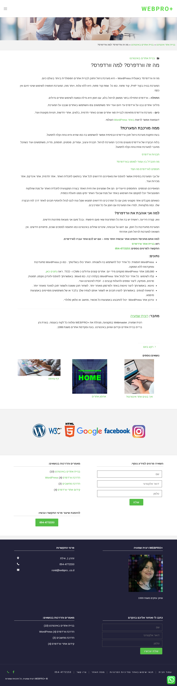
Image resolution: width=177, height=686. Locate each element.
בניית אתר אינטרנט (165, 44)
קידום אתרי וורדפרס (69, 489)
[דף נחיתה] (39, 367)
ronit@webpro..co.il (63, 570)
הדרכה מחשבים (71, 483)
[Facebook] (13, 672)
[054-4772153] (8, 672)
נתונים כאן (51, 271)
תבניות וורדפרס (150, 154)
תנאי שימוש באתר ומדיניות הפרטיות (131, 672)
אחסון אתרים (99, 396)
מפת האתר (98, 672)
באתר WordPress (124, 119)
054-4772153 (122, 248)
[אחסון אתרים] (89, 376)
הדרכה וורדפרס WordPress (62, 477)
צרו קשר (82, 672)
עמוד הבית (165, 672)
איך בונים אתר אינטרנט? (139, 396)
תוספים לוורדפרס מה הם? (145, 169)
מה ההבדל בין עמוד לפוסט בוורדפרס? (138, 161)
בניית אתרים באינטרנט (142, 44)
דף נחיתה (53, 378)
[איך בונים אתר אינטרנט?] (139, 376)
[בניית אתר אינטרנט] (157, 8)
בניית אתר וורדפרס (143, 243)
